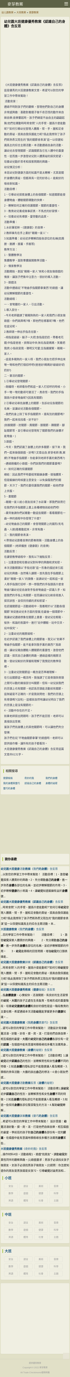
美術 (41, 1186)
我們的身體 (51, 778)
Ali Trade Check (27, 1372)
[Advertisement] (35, 56)
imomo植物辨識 (42, 1372)
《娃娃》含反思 (28, 989)
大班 (8, 1251)
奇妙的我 (29, 778)
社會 (41, 1200)
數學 (10, 1193)
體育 (25, 1200)
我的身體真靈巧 (11, 783)
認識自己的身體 (32, 783)
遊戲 (25, 1193)
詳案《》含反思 (32, 962)
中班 (8, 1214)
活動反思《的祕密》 (28, 1082)
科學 (56, 1193)
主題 (56, 1200)
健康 (41, 1193)
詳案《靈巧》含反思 (29, 1115)
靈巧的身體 (9, 788)
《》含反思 (32, 901)
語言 (25, 1186)
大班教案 (21, 12)
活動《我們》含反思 (29, 868)
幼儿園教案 (7, 12)
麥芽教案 (15, 4)
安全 (10, 1186)
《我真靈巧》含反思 (29, 1022)
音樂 (56, 1186)
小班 (8, 1178)
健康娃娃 (8, 778)
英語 (10, 1200)
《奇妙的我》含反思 (24, 1148)
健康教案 (34, 12)
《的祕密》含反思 (26, 1050)
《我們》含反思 (22, 929)
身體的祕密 (51, 783)
